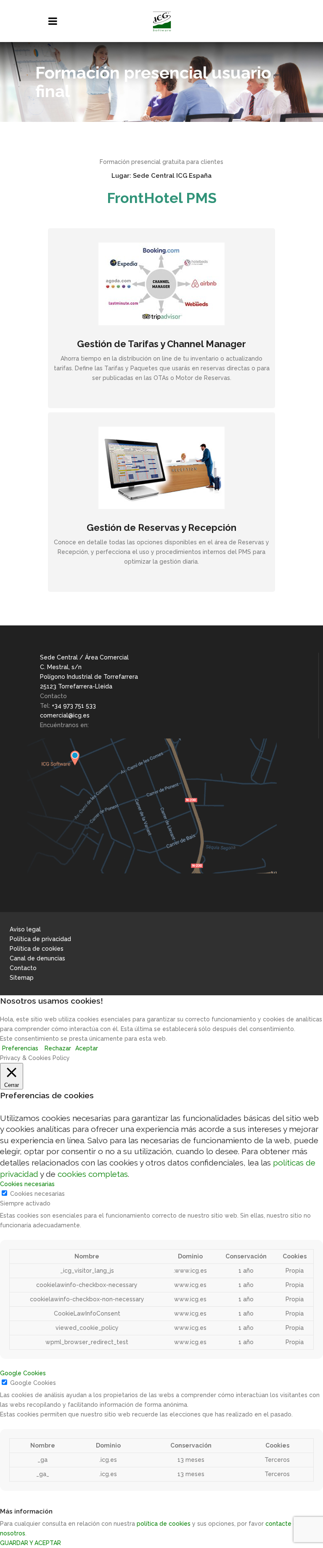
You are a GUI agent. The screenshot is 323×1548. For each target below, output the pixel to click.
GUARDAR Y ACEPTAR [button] (30, 1543)
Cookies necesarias (37, 1193)
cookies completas (93, 1174)
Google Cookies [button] (23, 1373)
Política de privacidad (40, 939)
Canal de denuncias (37, 958)
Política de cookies (37, 948)
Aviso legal (25, 929)
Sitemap (22, 977)
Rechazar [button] (58, 1048)
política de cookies (164, 1523)
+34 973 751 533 (74, 705)
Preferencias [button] (20, 1048)
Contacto (23, 968)
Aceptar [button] (86, 1048)
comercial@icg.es (65, 715)
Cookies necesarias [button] (27, 1184)
